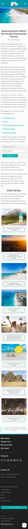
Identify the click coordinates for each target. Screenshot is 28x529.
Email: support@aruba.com (10, 474)
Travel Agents (5, 489)
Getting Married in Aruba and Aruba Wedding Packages (14, 337)
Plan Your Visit (6, 445)
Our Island (5, 448)
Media (3, 498)
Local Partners (5, 501)
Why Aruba (5, 438)
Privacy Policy (5, 521)
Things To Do (6, 442)
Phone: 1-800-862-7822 (8, 477)
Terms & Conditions (7, 518)
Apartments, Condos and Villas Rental (14, 257)
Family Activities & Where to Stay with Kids (14, 392)
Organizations (5, 492)
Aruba (5, 121)
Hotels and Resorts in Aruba (14, 284)
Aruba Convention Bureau (9, 487)
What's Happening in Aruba (13, 125)
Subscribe (11, 155)
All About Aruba (9, 129)
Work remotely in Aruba (14, 364)
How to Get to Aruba (14, 310)
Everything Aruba (9, 132)
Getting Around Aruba (14, 229)
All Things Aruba (9, 118)
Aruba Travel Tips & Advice (14, 419)
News (2, 495)
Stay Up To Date (15, 507)
